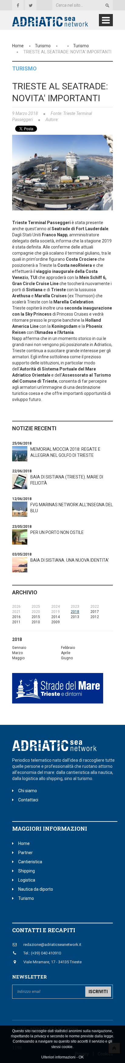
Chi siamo (27, 790)
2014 (55, 617)
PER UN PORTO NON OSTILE (57, 532)
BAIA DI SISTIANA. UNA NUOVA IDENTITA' (69, 560)
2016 (16, 617)
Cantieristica (30, 861)
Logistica (26, 880)
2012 (94, 617)
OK (81, 1057)
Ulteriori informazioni (58, 1057)
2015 (36, 617)
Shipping (26, 870)
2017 (94, 612)
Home (18, 45)
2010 (36, 622)
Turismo (43, 45)
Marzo (17, 653)
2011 (16, 622)
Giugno (67, 658)
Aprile (65, 653)
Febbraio (68, 648)
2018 (75, 612)
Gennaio (19, 648)
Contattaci (28, 799)
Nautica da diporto (35, 889)
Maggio (18, 658)
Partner (25, 852)
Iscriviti (98, 991)
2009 (55, 622)
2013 (75, 617)
